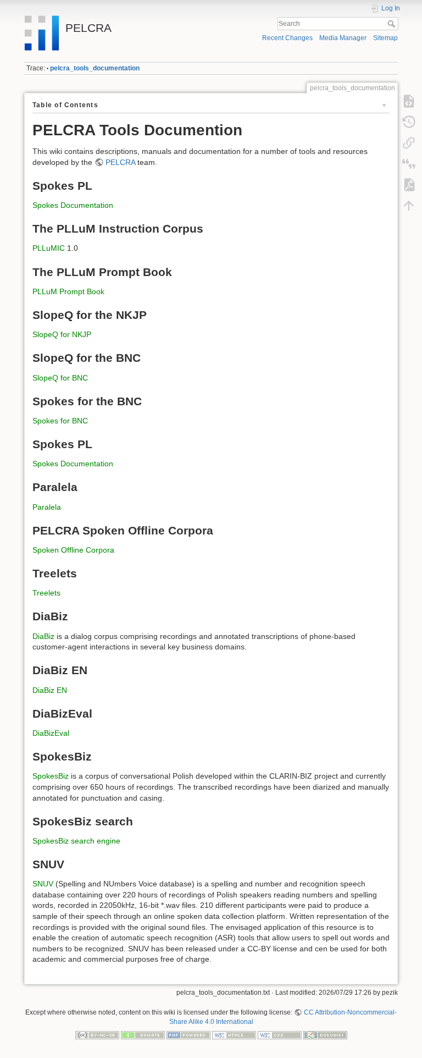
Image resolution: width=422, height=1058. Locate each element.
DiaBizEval (50, 733)
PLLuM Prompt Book (68, 291)
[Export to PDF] (408, 184)
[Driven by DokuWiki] (325, 1035)
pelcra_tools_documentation (95, 68)
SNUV (42, 883)
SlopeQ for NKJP (61, 334)
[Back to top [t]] (408, 205)
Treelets (46, 592)
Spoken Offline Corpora (73, 549)
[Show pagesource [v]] (408, 101)
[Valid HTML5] (234, 1035)
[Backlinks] (408, 143)
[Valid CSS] (280, 1035)
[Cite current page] (408, 163)
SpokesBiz (50, 776)
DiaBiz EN (49, 690)
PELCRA (120, 162)
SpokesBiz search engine (76, 840)
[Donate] (143, 1035)
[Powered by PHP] (188, 1035)
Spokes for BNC (60, 420)
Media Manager (343, 38)
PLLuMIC (48, 248)
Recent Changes (287, 38)
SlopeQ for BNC (60, 377)
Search (392, 23)
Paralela (46, 507)
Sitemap (385, 38)
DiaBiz (43, 636)
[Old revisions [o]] (408, 122)
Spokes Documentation (72, 205)
